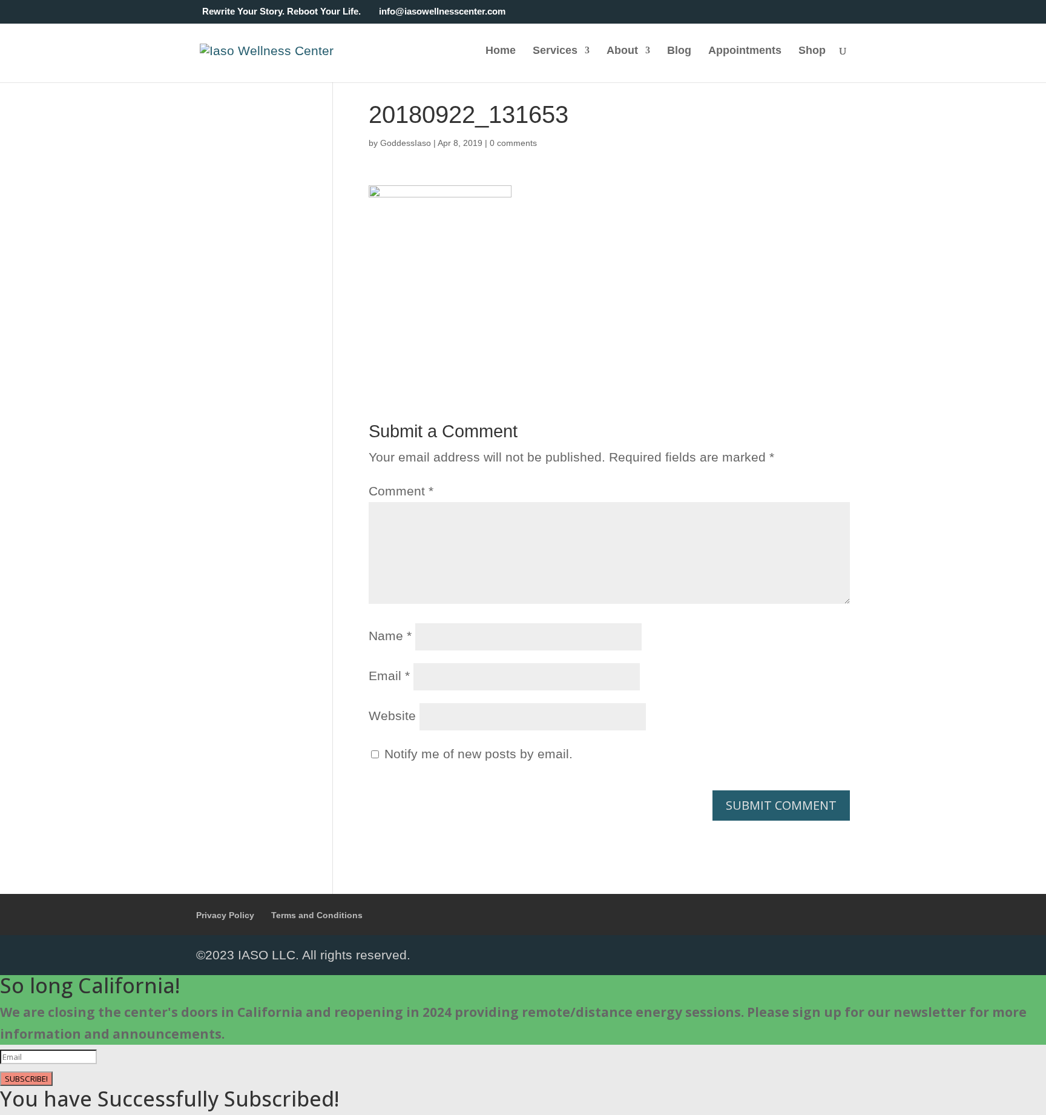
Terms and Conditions (317, 915)
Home (500, 51)
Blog (679, 51)
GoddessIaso (405, 143)
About (622, 51)
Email (389, 676)
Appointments (744, 51)
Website (392, 716)
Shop (812, 51)
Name (390, 636)
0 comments (513, 143)
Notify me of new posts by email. (478, 754)
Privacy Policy (225, 915)
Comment (401, 491)
